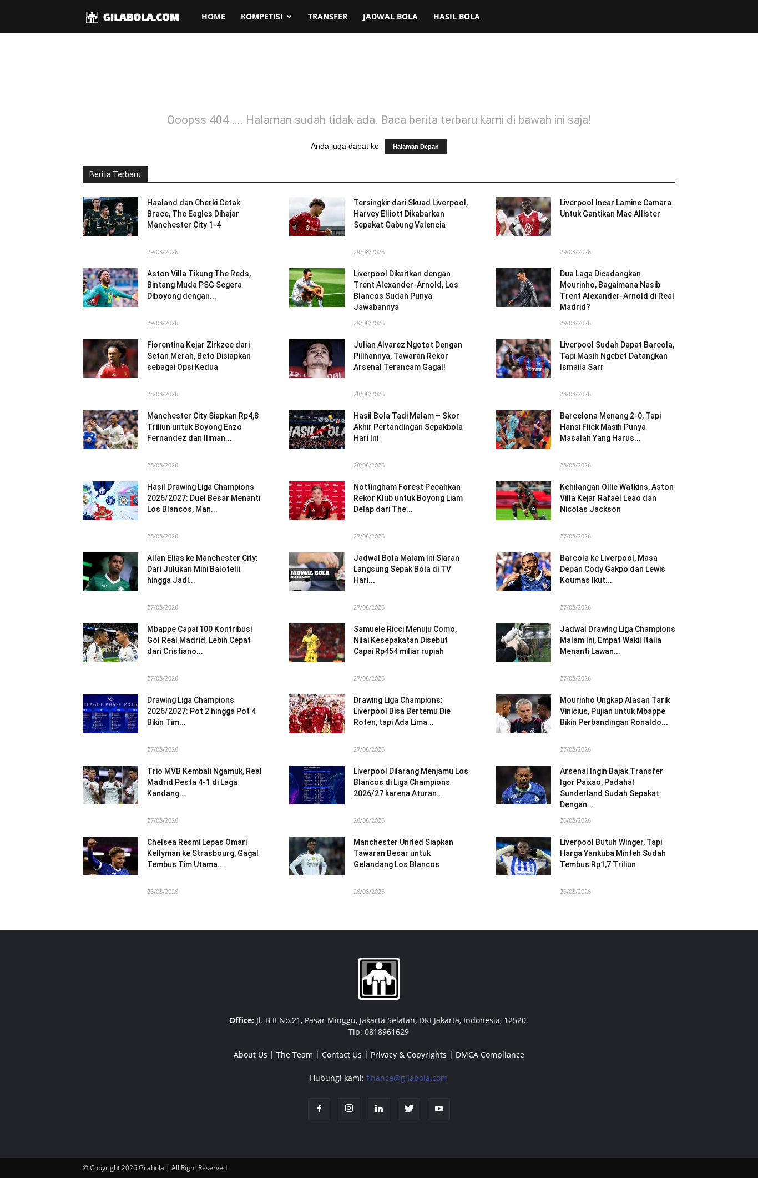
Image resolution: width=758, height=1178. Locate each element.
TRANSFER (327, 16)
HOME (213, 16)
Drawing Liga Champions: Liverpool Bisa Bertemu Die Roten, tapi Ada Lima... (402, 711)
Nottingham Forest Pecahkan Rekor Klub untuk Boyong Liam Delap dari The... (408, 498)
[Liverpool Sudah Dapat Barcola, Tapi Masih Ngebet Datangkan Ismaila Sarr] (523, 358)
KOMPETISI (262, 16)
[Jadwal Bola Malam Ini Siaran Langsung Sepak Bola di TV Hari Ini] (317, 571)
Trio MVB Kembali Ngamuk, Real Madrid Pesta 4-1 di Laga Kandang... (204, 782)
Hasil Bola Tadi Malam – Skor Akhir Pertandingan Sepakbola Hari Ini (408, 426)
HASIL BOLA (456, 16)
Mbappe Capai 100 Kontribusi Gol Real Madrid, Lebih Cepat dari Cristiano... (199, 640)
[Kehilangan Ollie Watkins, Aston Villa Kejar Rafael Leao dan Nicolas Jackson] (523, 500)
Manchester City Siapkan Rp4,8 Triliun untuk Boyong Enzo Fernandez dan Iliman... (203, 426)
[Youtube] (439, 1109)
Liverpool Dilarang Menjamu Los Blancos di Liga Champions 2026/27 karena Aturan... (410, 782)
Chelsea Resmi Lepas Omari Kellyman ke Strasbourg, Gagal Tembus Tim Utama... (203, 853)
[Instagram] (349, 1109)
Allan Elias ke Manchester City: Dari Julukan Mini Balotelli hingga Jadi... (202, 569)
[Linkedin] (379, 1109)
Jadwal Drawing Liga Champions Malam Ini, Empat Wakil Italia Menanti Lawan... (617, 640)
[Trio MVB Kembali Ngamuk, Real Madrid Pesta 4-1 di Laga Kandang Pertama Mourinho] (110, 785)
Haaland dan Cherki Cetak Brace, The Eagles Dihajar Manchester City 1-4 (193, 213)
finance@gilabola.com (407, 1078)
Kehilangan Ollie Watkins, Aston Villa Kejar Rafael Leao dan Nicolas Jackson (617, 498)
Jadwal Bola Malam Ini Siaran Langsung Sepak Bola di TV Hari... (406, 569)
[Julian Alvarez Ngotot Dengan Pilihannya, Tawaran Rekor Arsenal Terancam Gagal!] (317, 358)
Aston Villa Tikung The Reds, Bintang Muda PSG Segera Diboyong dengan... (199, 284)
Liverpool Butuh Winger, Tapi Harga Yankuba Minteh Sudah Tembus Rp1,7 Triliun (613, 853)
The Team (294, 1054)
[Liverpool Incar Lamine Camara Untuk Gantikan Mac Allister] (523, 216)
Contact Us (342, 1054)
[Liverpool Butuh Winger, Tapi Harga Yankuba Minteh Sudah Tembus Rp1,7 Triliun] (523, 856)
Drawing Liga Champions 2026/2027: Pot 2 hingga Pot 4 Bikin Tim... (201, 711)
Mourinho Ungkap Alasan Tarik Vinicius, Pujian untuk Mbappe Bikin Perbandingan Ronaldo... (615, 711)
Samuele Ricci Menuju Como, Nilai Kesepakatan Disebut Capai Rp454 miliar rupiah (405, 640)
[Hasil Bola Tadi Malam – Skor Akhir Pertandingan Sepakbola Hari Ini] (317, 429)
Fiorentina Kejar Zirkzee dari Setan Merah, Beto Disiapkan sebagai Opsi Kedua (199, 355)
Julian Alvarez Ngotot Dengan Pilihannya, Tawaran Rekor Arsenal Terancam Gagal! (407, 355)
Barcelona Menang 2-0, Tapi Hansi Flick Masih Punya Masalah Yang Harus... (610, 426)
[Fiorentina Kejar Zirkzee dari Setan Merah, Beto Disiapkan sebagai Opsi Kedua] (110, 358)
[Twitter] (409, 1109)
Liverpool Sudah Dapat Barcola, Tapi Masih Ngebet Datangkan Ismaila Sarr (617, 355)
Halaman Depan (416, 146)
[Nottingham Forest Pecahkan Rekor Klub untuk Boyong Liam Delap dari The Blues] (317, 500)
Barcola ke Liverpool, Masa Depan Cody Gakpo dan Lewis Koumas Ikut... (612, 569)
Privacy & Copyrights (409, 1054)
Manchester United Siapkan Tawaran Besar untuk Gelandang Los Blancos (403, 853)
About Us (250, 1054)
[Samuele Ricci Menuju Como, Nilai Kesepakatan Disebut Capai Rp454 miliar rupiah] (317, 642)
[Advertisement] (379, 80)
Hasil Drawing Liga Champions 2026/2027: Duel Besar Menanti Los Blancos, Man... (203, 498)
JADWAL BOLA (390, 16)
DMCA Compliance (490, 1054)
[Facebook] (319, 1109)
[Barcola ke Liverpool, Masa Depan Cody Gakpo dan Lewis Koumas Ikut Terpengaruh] (523, 571)
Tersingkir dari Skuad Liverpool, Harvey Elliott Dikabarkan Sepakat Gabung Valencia (410, 213)
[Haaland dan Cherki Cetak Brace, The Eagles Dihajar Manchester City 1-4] (110, 216)
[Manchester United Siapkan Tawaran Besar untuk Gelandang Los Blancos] (317, 856)
